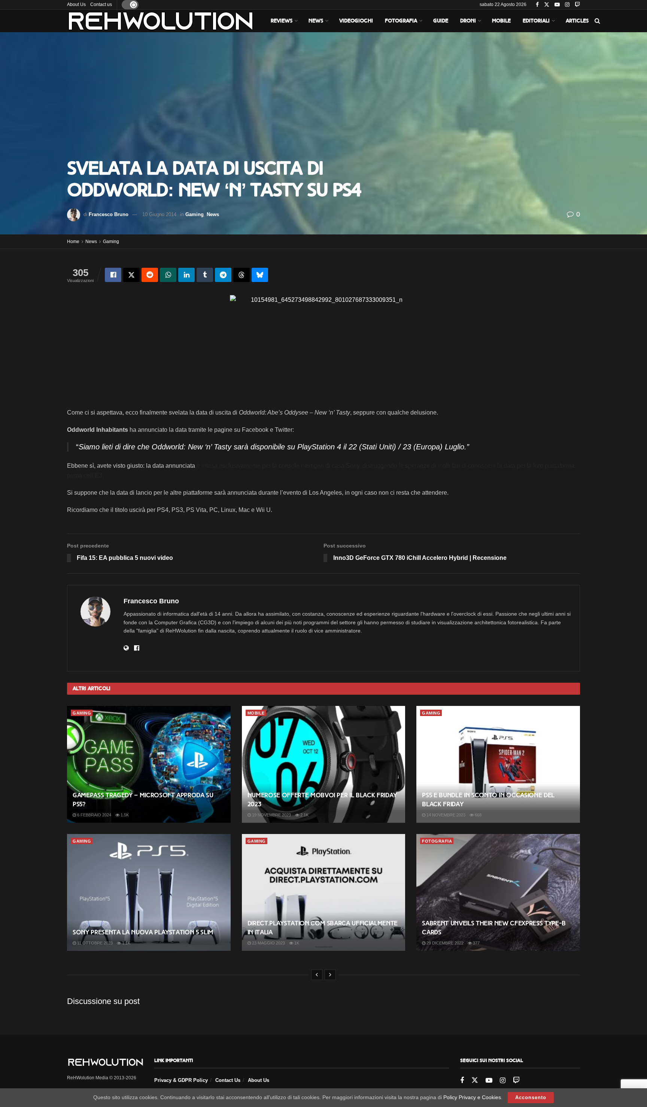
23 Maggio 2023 (268, 943)
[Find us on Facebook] (537, 5)
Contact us (101, 4)
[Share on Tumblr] (205, 275)
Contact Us (227, 1080)
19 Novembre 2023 (271, 815)
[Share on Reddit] (150, 275)
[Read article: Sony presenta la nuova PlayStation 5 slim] (149, 892)
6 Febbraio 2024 (93, 815)
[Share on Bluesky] (260, 275)
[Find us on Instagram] (567, 5)
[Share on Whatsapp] (168, 275)
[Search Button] (597, 21)
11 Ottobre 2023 (94, 943)
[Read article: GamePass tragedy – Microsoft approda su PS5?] (149, 764)
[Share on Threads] (241, 275)
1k (296, 943)
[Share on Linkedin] (186, 275)
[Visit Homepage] (160, 20)
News (316, 21)
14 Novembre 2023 (445, 815)
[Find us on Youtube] (557, 5)
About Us (76, 4)
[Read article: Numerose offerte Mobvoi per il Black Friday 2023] (323, 764)
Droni (468, 21)
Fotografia (401, 21)
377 (476, 943)
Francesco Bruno (108, 214)
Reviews (281, 21)
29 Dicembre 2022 (444, 943)
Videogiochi (356, 21)
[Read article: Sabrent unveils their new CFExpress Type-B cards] (498, 892)
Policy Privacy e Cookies (472, 1097)
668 (478, 815)
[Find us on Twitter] (546, 5)
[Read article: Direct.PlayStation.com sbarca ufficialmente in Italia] (323, 892)
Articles (577, 21)
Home (73, 241)
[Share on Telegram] (223, 275)
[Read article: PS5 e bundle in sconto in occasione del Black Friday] (498, 764)
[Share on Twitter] (131, 275)
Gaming (194, 214)
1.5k (124, 815)
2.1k (304, 815)
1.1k (125, 943)
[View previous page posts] (316, 975)
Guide (440, 21)
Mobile (501, 21)
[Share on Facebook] (113, 275)
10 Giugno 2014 (159, 214)
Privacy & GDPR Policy (181, 1080)
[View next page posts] (330, 975)
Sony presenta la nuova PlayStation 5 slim (143, 932)
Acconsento (530, 1097)
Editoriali (536, 21)
